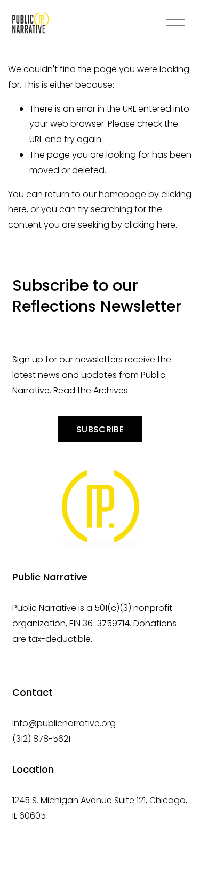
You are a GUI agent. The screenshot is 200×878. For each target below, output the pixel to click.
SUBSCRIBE (100, 429)
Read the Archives (90, 390)
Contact (32, 692)
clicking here (149, 225)
